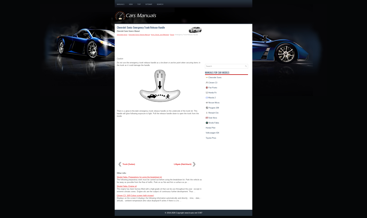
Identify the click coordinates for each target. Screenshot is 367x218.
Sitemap (148, 4)
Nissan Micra (213, 103)
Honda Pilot (210, 128)
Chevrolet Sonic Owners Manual (139, 34)
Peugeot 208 (213, 108)
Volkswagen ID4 (212, 133)
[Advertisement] (160, 47)
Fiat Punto (212, 88)
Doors (172, 34)
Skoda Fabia (213, 123)
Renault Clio (213, 113)
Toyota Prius (211, 138)
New (131, 4)
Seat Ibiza (212, 118)
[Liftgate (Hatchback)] (193, 168)
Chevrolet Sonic (122, 34)
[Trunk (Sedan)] (120, 168)
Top (139, 4)
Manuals (120, 4)
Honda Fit (212, 93)
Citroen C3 (212, 83)
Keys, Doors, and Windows (160, 34)
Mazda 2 (212, 98)
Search (160, 4)
